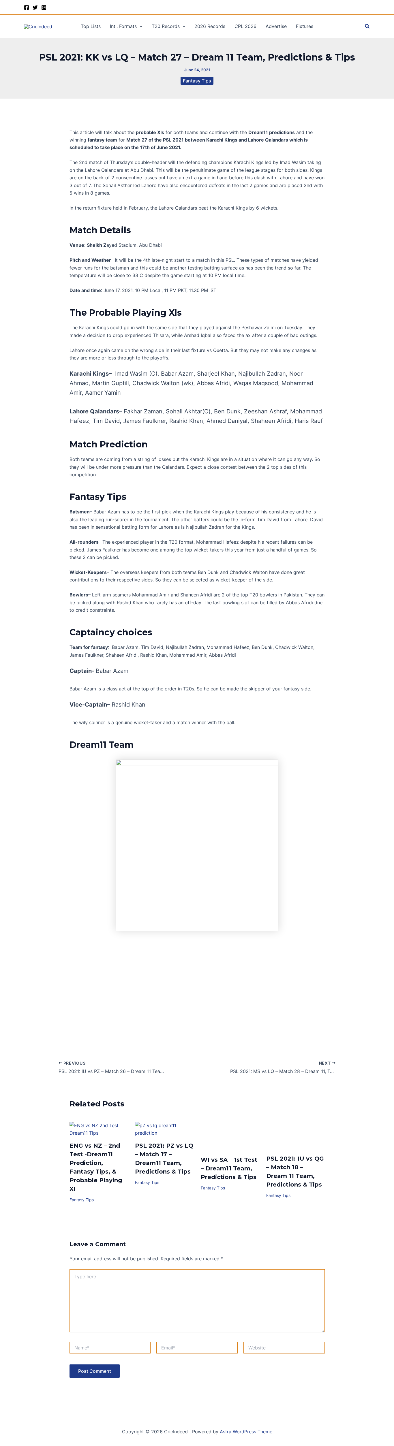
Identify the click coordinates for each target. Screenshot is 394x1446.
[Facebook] (26, 7)
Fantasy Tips (197, 81)
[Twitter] (35, 7)
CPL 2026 (245, 26)
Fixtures (304, 26)
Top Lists (91, 26)
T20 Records (166, 26)
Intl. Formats (123, 26)
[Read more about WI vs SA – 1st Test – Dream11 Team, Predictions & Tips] (230, 1136)
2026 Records (209, 26)
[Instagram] (43, 7)
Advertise (276, 26)
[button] (139, 26)
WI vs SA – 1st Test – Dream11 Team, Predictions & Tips (229, 1168)
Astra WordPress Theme (246, 1431)
